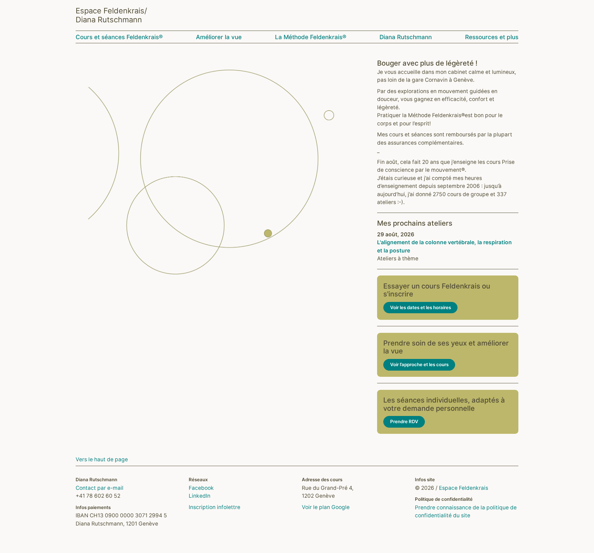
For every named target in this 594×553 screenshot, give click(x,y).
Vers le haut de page (102, 459)
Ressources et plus (491, 37)
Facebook (201, 488)
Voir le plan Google (326, 507)
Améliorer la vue (219, 37)
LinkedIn (199, 496)
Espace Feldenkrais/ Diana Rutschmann (111, 15)
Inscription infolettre (214, 507)
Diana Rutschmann (406, 37)
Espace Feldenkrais (463, 488)
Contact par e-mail (99, 488)
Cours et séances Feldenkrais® (119, 37)
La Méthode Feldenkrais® (310, 37)
